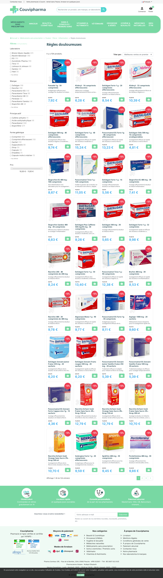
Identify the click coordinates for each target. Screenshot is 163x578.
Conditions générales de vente (134, 541)
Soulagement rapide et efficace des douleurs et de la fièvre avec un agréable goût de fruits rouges (86, 371)
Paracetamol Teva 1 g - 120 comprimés (85, 181)
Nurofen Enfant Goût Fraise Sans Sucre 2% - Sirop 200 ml (139, 411)
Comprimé (18, 137)
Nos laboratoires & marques (133, 554)
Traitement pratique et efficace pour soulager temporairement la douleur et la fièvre (140, 370)
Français (147, 2)
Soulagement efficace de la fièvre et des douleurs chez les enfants (58, 464)
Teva (15, 64)
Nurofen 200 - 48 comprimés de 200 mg (58, 273)
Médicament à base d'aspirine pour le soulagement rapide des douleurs (140, 323)
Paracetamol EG (20, 91)
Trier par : (117, 54)
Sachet (17, 142)
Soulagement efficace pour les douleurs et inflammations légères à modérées (112, 462)
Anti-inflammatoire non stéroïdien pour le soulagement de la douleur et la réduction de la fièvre (59, 187)
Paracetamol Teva (21, 93)
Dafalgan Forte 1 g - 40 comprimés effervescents (85, 134)
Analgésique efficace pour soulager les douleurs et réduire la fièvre (59, 92)
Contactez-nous (16, 2)
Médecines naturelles (93, 543)
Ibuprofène (18, 126)
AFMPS (28, 536)
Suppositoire (19, 145)
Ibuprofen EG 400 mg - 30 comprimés (140, 181)
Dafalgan (17, 85)
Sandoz (16, 69)
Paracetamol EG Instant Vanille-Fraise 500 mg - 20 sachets (140, 364)
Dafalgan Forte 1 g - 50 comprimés (85, 273)
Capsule (17, 150)
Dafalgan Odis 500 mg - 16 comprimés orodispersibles (139, 134)
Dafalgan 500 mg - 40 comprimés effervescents (57, 134)
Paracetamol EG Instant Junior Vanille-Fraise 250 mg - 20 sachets (113, 364)
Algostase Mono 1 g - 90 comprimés (85, 318)
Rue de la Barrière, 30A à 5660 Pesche (75, 561)
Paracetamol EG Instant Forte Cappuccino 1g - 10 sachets (59, 411)
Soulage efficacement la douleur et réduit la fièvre (113, 230)
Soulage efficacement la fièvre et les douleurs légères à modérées (140, 92)
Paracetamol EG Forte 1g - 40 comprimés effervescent (113, 134)
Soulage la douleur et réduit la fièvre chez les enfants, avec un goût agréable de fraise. (139, 417)
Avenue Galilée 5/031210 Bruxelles (33, 552)
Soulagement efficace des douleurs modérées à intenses (85, 278)
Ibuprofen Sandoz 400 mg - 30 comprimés (58, 226)
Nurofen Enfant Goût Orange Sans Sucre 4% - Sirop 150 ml (112, 411)
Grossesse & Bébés (92, 538)
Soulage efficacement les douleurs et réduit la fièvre (111, 185)
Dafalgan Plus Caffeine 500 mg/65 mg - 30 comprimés (85, 227)
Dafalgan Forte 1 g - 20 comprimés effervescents (112, 87)
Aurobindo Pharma (21, 61)
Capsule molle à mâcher (23, 155)
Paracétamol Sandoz (22, 101)
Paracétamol (19, 123)
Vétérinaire (89, 551)
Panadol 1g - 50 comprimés (54, 86)
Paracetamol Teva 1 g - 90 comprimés (112, 273)
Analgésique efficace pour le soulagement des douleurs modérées (84, 464)
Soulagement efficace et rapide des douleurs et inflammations (139, 278)
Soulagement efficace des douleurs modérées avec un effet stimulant (84, 233)
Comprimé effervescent (24, 139)
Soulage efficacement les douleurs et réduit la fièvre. (57, 417)
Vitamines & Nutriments (94, 554)
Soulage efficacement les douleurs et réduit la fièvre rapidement (111, 94)
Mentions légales (128, 538)
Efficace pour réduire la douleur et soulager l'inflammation (58, 230)
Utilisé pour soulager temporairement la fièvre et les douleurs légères (85, 92)
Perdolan (17, 99)
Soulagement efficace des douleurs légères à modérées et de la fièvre (59, 141)
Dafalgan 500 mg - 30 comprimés (111, 226)
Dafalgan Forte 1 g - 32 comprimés (139, 226)
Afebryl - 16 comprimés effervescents (85, 86)
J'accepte (80, 575)
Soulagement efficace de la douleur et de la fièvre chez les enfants (58, 370)
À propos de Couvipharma (132, 543)
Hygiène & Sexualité (93, 541)
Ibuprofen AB (19, 104)
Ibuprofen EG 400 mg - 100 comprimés (58, 181)
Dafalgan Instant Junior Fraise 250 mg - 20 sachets (58, 364)
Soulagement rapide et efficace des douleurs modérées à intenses (139, 231)
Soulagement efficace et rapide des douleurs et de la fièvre (112, 140)
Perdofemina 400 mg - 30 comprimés (140, 457)
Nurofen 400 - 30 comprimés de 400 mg (58, 318)
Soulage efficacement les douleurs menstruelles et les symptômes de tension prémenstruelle (138, 463)
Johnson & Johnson (21, 66)
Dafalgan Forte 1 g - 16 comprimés (112, 181)
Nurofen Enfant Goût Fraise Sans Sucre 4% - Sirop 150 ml (85, 411)
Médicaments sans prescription (98, 546)
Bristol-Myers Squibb (22, 53)
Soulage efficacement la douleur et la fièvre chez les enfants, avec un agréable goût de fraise (86, 417)
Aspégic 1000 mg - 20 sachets (138, 318)
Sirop (15, 147)
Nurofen (17, 88)
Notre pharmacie (128, 551)
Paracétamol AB (20, 96)
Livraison (125, 535)
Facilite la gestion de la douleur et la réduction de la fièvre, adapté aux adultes (86, 186)
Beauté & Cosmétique (93, 535)
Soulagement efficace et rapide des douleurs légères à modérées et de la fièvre (112, 278)
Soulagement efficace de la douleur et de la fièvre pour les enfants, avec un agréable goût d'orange (112, 418)
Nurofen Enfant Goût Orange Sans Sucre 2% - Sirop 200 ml (58, 458)
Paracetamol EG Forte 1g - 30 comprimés (113, 318)
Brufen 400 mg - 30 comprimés (137, 273)
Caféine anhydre (20, 118)
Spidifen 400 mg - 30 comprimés (111, 457)
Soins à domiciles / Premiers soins (99, 549)
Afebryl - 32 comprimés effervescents (139, 86)
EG (15, 58)
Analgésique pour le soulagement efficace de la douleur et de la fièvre (111, 323)
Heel (15, 71)
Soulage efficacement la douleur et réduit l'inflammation (140, 185)
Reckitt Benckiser (21, 56)
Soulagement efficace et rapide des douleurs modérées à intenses (85, 141)
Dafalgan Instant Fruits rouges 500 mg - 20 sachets (85, 364)
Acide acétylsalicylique (23, 120)
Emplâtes (17, 153)
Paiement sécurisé (129, 546)
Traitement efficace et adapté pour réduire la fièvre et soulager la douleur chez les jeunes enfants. (113, 371)
